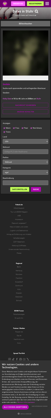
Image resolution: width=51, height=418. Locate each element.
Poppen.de (19, 332)
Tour (12, 212)
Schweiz (19, 300)
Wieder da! (18, 4)
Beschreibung (8, 178)
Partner (15, 328)
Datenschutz (23, 230)
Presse (19, 253)
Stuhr (38, 99)
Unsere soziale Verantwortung (19, 249)
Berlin (19, 267)
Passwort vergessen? (19, 223)
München (19, 274)
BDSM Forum (19, 311)
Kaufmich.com (19, 339)
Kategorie (7, 168)
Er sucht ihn (19, 318)
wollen (26, 227)
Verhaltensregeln (19, 238)
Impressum (19, 219)
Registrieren (35, 4)
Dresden (19, 293)
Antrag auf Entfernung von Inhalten (19, 234)
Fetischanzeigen (19, 314)
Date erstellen (19, 189)
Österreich (18, 297)
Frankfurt (19, 278)
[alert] (25, 389)
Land (5, 137)
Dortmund (19, 286)
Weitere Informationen (26, 402)
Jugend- (13, 230)
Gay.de (19, 335)
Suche (36, 189)
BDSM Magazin (22, 212)
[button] (25, 413)
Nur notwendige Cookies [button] (39, 406)
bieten (18, 227)
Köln (19, 289)
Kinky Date (7, 99)
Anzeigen (6, 123)
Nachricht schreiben (25, 105)
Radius (5, 157)
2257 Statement (19, 242)
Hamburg (19, 271)
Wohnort (6, 147)
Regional (19, 263)
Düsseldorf (19, 282)
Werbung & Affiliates (19, 246)
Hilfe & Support (19, 208)
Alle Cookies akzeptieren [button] (15, 407)
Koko (19, 343)
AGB (19, 216)
